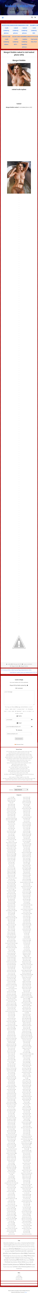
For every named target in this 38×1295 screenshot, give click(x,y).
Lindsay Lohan (26, 940)
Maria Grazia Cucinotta (26, 964)
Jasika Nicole (11, 1197)
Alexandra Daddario (10, 819)
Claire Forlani (11, 1015)
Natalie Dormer (25, 1031)
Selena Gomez (25, 1144)
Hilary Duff (10, 1163)
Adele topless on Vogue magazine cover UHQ (19, 777)
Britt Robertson (10, 941)
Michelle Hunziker (26, 992)
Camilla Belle (11, 954)
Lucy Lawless (26, 950)
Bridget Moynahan (11, 936)
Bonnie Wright (11, 933)
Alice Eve (11, 829)
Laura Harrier (26, 907)
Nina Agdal (26, 1051)
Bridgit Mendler (10, 937)
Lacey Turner (26, 900)
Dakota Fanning (10, 1028)
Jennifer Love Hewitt (10, 1218)
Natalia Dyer (26, 1028)
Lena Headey (26, 926)
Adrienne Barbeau (11, 810)
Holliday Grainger (10, 1166)
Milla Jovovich (26, 1001)
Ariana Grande (10, 902)
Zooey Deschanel (25, 1234)
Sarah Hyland (25, 1134)
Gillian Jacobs (11, 1140)
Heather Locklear (10, 1159)
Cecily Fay (10, 987)
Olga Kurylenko (26, 1055)
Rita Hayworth (26, 1103)
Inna (11, 1174)
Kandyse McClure (26, 834)
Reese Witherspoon (26, 1096)
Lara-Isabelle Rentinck (26, 905)
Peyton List (25, 1073)
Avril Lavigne (10, 913)
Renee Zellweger (26, 1099)
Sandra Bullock (26, 1123)
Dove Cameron (10, 1059)
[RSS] (35, 17)
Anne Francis (10, 892)
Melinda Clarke (26, 983)
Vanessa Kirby (26, 1214)
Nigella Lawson (26, 1048)
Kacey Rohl (26, 829)
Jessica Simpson (10, 1229)
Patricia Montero (26, 1069)
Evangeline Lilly (10, 1119)
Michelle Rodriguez (26, 995)
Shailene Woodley (26, 1147)
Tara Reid (26, 1193)
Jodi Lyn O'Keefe (25, 802)
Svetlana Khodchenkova (26, 1187)
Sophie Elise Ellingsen (26, 1173)
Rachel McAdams (26, 1085)
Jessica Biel (10, 1224)
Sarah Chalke (26, 1132)
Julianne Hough (26, 824)
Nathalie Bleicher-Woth (26, 1036)
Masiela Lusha (26, 978)
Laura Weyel (26, 914)
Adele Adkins (10, 804)
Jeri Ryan (11, 1221)
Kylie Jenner (25, 897)
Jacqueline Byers (10, 1181)
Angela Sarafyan (10, 871)
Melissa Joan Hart (26, 987)
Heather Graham (10, 1157)
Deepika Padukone (11, 1045)
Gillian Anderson (10, 1139)
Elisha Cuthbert (10, 1071)
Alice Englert (10, 828)
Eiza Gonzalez (11, 1066)
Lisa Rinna (26, 944)
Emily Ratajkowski (11, 1093)
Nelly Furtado (26, 1041)
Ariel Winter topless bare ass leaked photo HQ (22, 672)
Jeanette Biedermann (10, 1198)
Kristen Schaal (26, 890)
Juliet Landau (26, 827)
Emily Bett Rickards (10, 1086)
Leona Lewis (26, 927)
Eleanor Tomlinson (11, 1068)
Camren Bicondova (11, 956)
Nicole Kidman (26, 1045)
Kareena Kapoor (25, 835)
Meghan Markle (26, 981)
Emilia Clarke (10, 1085)
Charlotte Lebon (10, 994)
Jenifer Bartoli (11, 1201)
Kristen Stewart (25, 892)
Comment (20, 688)
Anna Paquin (10, 883)
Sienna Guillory (26, 1159)
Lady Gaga (26, 902)
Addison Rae (10, 801)
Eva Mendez (10, 1116)
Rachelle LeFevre (26, 1092)
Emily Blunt (10, 1088)
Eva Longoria (10, 1115)
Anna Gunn (10, 879)
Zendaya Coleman (26, 1228)
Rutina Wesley (26, 1117)
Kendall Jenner (26, 875)
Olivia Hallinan (26, 1056)
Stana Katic (25, 1183)
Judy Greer (26, 814)
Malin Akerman (26, 958)
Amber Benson (10, 858)
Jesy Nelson (10, 1234)
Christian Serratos (11, 1002)
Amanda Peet (11, 852)
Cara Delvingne (10, 966)
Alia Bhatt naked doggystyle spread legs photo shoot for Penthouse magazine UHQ (19, 775)
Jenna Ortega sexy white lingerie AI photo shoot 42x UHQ (19, 751)
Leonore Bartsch (26, 929)
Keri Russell (25, 876)
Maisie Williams (25, 957)
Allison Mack (10, 838)
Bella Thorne (10, 920)
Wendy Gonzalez (26, 1217)
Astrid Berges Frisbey (10, 910)
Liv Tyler (26, 946)
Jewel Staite (25, 798)
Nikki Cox (26, 1049)
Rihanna (25, 1102)
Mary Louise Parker (26, 975)
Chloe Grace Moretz (10, 1000)
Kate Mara (26, 848)
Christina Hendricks (10, 1005)
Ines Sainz (10, 1173)
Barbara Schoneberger (11, 917)
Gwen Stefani (11, 1143)
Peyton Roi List (26, 1075)
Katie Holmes (26, 859)
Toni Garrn (26, 1205)
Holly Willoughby (10, 1168)
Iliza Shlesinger (10, 1171)
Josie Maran (25, 812)
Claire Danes (10, 1014)
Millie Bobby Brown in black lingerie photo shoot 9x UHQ (18, 754)
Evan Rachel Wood (11, 1117)
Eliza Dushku (10, 1073)
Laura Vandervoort (25, 913)
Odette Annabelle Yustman (26, 1054)
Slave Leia (26, 1164)
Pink (26, 1078)
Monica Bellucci (25, 1017)
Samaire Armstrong (26, 1122)
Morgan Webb (26, 1022)
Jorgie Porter (26, 811)
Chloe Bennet (10, 998)
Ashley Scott (10, 907)
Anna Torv (10, 889)
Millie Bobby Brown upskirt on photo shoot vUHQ (19, 771)
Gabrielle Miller (10, 1127)
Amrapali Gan (11, 861)
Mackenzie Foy (26, 953)
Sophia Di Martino (26, 1170)
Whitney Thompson (26, 1219)
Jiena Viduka (26, 800)
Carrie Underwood (11, 975)
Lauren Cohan (26, 917)
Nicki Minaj (25, 1042)
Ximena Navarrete (26, 1222)
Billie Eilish (10, 926)
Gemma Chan (11, 1133)
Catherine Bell (11, 981)
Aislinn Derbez (10, 815)
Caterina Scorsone (11, 980)
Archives (11, 789)
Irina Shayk (10, 1176)
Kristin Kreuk (25, 893)
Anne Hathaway (10, 893)
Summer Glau (26, 1185)
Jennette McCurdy (11, 1208)
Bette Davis (10, 923)
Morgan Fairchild (26, 1021)
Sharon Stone (26, 1153)
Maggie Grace (26, 954)
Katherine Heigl (26, 854)
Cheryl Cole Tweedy (10, 997)
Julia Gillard (25, 815)
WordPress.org (19, 1279)
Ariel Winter (10, 903)
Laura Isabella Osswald (26, 909)
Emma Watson (10, 1102)
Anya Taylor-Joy (10, 897)
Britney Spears (10, 940)
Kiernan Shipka (26, 879)
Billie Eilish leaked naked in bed (19, 764)
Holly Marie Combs (11, 1167)
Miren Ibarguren (25, 1008)
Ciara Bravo (10, 1012)
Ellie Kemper (10, 1082)
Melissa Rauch (25, 988)
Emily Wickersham (11, 1098)
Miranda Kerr (26, 1007)
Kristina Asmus (26, 895)
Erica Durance (10, 1109)
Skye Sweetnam (26, 1163)
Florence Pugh (11, 1124)
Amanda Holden (10, 851)
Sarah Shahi (25, 1140)
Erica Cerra (10, 1107)
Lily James (26, 937)
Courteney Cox (10, 1024)
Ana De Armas (11, 868)
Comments (19, 1277)
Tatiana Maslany (26, 1194)
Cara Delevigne (10, 963)
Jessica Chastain (10, 1225)
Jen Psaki (11, 1200)
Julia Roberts (26, 818)
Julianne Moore (26, 825)
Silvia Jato (26, 1161)
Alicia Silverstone (10, 831)
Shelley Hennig (26, 1156)
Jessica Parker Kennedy (11, 1228)
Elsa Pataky (10, 1083)
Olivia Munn (26, 1059)
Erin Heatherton (10, 1110)
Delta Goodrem (10, 1046)
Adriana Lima (11, 807)
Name (20, 716)
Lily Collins (26, 936)
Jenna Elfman (11, 1202)
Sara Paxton (25, 1129)
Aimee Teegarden (11, 812)
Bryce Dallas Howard (10, 947)
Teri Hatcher (26, 1198)
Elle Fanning (10, 1079)
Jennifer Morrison (10, 1219)
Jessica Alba (10, 1222)
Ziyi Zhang (26, 1229)
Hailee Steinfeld (10, 1146)
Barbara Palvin (10, 916)
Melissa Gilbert (26, 985)
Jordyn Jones (26, 810)
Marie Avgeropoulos (25, 970)
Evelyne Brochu (10, 1120)
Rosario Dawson (25, 1109)
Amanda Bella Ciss (11, 848)
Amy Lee (11, 865)
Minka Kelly (25, 1004)
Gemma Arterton (10, 1130)
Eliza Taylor (10, 1075)
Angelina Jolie (10, 872)
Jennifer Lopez (11, 1217)
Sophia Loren (26, 1171)
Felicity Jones (11, 1123)
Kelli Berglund (26, 869)
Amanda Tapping (10, 855)
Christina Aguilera (10, 1004)
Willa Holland (26, 1221)
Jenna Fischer (11, 1204)
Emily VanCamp (10, 1096)
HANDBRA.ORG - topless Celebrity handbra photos (25, 42)
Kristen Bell (25, 889)
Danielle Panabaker (10, 1038)
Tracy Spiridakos (26, 1207)
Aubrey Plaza (11, 912)
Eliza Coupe (10, 1072)
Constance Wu (11, 1019)
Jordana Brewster (26, 808)
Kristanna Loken (25, 888)
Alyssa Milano (10, 846)
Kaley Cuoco (25, 832)
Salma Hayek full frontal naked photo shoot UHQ (19, 770)
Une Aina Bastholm (26, 1211)
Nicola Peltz (26, 1044)
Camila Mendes (10, 953)
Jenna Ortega (11, 1207)
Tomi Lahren (26, 1204)
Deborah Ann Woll (11, 1044)
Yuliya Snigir (26, 1224)
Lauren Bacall (26, 916)
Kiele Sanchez (26, 878)
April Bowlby (10, 899)
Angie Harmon (11, 875)
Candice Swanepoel (10, 961)
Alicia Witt (10, 834)
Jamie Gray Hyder (10, 1191)
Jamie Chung (10, 1190)
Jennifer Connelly (10, 1212)
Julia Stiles (26, 819)
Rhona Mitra (26, 1100)
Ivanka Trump (11, 1178)
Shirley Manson (26, 1157)
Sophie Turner (26, 1178)
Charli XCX (10, 990)
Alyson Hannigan (10, 844)
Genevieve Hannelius (10, 1134)
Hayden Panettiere (10, 1153)
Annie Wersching (10, 895)
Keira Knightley (25, 868)
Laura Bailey (26, 906)
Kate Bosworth (26, 845)
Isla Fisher (10, 1177)
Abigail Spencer (10, 800)
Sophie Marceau (25, 1176)
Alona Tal (11, 841)
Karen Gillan (26, 837)
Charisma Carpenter (10, 988)
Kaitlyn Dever (26, 831)
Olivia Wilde (25, 1062)
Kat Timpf (26, 842)
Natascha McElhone (25, 1034)
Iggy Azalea (10, 1170)
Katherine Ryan (26, 855)
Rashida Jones (26, 1095)
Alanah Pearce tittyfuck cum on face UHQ (19, 761)
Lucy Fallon (25, 947)
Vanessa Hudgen (25, 1212)
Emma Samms (11, 1099)
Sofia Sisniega (26, 1166)
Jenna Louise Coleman (11, 1205)
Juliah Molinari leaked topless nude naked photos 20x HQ (19, 758)
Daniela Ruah (11, 1034)
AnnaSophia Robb (10, 890)
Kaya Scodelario (25, 865)
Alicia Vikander (10, 832)
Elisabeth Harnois (11, 1069)
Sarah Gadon (26, 1133)
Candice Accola (10, 958)
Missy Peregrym (25, 1011)
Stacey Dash (26, 1180)
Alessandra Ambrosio (10, 818)
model (26, 1012)
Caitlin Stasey (11, 949)
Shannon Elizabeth (26, 1151)
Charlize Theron (10, 991)
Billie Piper (10, 927)
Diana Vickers (11, 1052)
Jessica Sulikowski (11, 1231)
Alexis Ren (10, 822)
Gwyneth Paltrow (10, 1144)
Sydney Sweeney (26, 1188)
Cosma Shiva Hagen (10, 1021)
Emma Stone (10, 1100)
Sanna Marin (26, 1124)
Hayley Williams (10, 1156)
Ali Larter (11, 825)
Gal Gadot (10, 1129)
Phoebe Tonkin (26, 1076)
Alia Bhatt (10, 827)
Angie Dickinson (10, 873)
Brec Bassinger (10, 934)
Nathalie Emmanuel (25, 1038)
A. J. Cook (11, 797)
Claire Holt (10, 1017)
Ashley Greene (10, 906)
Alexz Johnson (11, 824)
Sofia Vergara (26, 1167)
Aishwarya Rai (11, 814)
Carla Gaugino (11, 967)
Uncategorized (25, 1210)
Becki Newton (11, 919)
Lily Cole (26, 934)
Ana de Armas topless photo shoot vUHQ (19, 772)
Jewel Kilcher (26, 797)
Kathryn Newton (26, 856)
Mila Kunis (25, 998)
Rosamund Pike (26, 1107)
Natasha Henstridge (25, 1035)
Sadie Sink (26, 1119)
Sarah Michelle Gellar (25, 1139)
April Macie (10, 900)
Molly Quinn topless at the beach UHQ (18, 768)
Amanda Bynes (10, 849)
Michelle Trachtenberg (26, 997)
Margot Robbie (15, 666)
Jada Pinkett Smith (11, 1184)
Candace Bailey (10, 957)
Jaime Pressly (11, 1185)
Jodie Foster (25, 804)
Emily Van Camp (10, 1095)
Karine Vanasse (26, 839)
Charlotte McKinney (10, 995)
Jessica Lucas (11, 1227)
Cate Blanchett (10, 978)
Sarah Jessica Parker (25, 1136)
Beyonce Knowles (10, 924)
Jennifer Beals (11, 1211)
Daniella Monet (10, 1035)
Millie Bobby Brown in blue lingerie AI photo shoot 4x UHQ (19, 755)
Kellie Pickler (26, 871)
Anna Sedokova (10, 886)
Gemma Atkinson (10, 1132)
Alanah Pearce (10, 817)
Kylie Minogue (26, 899)
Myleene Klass (26, 1024)
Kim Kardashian (25, 880)
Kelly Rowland (26, 873)
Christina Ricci (11, 1008)
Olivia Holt (26, 1058)
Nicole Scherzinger (26, 1046)
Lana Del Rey (26, 903)
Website (19, 730)
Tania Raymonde (26, 1191)
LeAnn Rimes (26, 922)
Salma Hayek (26, 1120)
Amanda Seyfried (10, 854)
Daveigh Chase (10, 1041)
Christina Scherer (10, 1009)
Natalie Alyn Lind (26, 1029)
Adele (10, 802)
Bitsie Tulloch (11, 929)
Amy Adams (10, 863)
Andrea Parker (11, 869)
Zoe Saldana (26, 1231)
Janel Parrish (10, 1194)
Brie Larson (10, 939)
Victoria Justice (25, 1215)
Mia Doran (26, 991)
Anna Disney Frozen (10, 878)
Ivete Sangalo (11, 1180)
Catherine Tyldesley (10, 984)
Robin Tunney (26, 1106)
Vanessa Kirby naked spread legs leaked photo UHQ (17, 670)
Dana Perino (10, 1032)
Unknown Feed (19, 744)
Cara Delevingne (10, 964)
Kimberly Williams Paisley (26, 882)
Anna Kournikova (10, 882)
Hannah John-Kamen (10, 1149)
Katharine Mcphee (26, 852)
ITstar (26, 1292)
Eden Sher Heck (10, 1063)
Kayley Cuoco (26, 866)
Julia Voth (26, 821)
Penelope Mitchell (26, 1072)
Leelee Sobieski (26, 923)
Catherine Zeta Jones (10, 985)
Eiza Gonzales (11, 1065)
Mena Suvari (26, 990)
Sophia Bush (26, 1168)
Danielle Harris (10, 1036)
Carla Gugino (10, 968)
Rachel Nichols (26, 1086)
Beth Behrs (10, 922)
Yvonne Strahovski (26, 1225)
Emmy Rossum (10, 1105)
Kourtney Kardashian (26, 886)
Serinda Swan (26, 1146)
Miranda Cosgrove (26, 1005)
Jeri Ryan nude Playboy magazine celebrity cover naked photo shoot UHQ (19, 778)
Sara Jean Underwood (26, 1127)
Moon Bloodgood (26, 1018)
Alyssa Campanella (11, 845)
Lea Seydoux (26, 919)
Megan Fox (25, 980)
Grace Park (10, 1141)
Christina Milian (10, 1007)
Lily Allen (26, 933)
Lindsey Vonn (26, 941)
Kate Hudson (26, 846)
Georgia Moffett (10, 1137)
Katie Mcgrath (26, 861)
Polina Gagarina (25, 1081)
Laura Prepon (26, 912)
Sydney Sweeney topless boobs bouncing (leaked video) (19, 762)
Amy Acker (10, 862)
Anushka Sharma (10, 896)
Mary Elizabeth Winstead (25, 974)
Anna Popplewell (10, 885)
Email (19, 723)
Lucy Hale (26, 949)
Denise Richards (10, 1051)
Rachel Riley (26, 1088)
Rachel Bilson (26, 1083)
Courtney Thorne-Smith (11, 1025)
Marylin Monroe (25, 977)
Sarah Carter (26, 1130)
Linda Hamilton (26, 939)
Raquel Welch (26, 1093)
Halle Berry (10, 1147)
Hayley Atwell (11, 1154)
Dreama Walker (10, 1061)
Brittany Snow (11, 944)
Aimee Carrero (10, 811)
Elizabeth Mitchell (11, 1078)
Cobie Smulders (10, 1018)
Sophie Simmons (26, 1177)
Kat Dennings (25, 841)
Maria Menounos (26, 966)
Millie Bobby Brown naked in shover (19, 765)
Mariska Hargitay (26, 973)
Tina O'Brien (26, 1202)
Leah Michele (26, 920)
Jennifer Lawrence (10, 1215)
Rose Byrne (25, 1110)
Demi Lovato (10, 1048)
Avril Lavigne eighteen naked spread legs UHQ (19, 767)
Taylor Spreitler (26, 1197)
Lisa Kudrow (26, 943)
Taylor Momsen (26, 1195)
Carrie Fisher (10, 973)
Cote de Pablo (11, 1022)
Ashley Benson (10, 905)
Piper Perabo (26, 1079)
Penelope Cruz (26, 1071)
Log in (19, 1275)
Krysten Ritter (26, 896)
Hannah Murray (10, 1150)
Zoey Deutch (26, 1232)
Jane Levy (11, 1193)
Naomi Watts (26, 1027)
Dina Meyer (10, 1058)
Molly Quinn (25, 1015)
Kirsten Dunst (26, 885)
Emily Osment (11, 1092)
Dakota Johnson (10, 1029)
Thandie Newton (26, 1200)
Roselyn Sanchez (26, 1116)
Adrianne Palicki (10, 808)
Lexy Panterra (26, 930)
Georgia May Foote (11, 1136)
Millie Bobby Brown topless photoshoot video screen (19, 760)
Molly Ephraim (26, 1014)
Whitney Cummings (26, 1218)
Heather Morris (10, 1160)
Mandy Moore (26, 960)
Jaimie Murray (11, 1188)
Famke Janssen (10, 1122)
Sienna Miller (26, 1160)
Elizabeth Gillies (10, 1076)
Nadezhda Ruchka (26, 1025)
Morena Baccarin (26, 1019)
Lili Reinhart (26, 932)
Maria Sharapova (26, 967)
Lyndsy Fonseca (26, 951)
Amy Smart (10, 866)
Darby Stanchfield (11, 1039)
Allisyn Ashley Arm (11, 839)
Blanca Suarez (11, 932)
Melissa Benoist (25, 984)
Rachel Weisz (26, 1090)
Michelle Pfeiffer (26, 994)
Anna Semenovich (11, 888)
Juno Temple (26, 828)
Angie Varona (11, 876)
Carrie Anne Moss (11, 971)
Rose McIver (26, 1115)
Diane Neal (10, 1055)
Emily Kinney (10, 1090)
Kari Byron (26, 838)
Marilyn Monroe (25, 971)
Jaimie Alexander (10, 1187)
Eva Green (10, 1113)
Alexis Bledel (10, 821)
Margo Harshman (26, 961)
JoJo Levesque (26, 807)
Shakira (25, 1149)
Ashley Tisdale (10, 909)
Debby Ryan (10, 1042)
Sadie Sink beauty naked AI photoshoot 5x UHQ (19, 753)
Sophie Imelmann (26, 1174)
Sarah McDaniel (25, 1137)
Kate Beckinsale (25, 844)
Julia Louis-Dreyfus (26, 817)
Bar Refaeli (10, 914)
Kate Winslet (26, 851)
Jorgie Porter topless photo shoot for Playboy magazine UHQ (19, 779)
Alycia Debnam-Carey (10, 842)
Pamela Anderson (26, 1065)
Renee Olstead (26, 1098)
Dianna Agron (11, 1056)
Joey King (26, 805)
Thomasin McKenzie (25, 1201)
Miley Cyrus (25, 1000)
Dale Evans (10, 1031)
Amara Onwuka (10, 856)
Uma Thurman (26, 1208)
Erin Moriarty (11, 1112)
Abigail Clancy (11, 798)
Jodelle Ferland (26, 801)
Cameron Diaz (11, 951)
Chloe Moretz (11, 1001)
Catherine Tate (10, 983)
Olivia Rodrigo (26, 1061)
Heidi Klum (10, 1161)
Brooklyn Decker (10, 946)
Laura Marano (26, 910)
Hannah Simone (10, 1151)
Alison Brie (10, 835)
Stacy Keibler (26, 1181)
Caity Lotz (10, 950)
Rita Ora (26, 1105)
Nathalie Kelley (26, 1039)
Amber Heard (10, 859)
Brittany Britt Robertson (10, 943)
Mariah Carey (26, 968)
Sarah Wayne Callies (25, 1141)
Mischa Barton (26, 1009)
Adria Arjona (10, 805)
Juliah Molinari (26, 822)
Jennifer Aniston (10, 1210)
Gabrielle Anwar (10, 1126)
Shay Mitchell (26, 1154)
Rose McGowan (26, 1113)
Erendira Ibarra (10, 1106)
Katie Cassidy (26, 858)
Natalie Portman (25, 1032)
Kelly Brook (25, 872)
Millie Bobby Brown (26, 1002)
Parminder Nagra (26, 1068)
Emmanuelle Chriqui (10, 1103)
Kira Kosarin (26, 883)
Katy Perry (25, 863)
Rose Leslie (25, 1112)
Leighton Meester (26, 924)
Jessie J (10, 1232)
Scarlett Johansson (25, 1143)
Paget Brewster (26, 1063)
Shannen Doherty (26, 1150)
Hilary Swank (10, 1164)
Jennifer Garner (10, 1214)
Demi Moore (10, 1049)
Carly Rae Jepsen (10, 970)
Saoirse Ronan (26, 1126)
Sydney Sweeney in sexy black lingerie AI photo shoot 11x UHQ (19, 757)
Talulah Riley (26, 1190)
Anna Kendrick (11, 880)
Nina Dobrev (25, 1052)
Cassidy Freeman (10, 977)
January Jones (11, 1195)
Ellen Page (10, 1081)
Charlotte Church (10, 992)
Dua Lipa (11, 1062)
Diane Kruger (11, 1054)
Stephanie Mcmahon (25, 1184)
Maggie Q (26, 956)
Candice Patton (10, 960)
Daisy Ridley (10, 1027)
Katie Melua (26, 862)
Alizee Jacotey (11, 837)
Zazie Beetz (25, 1227)
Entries (19, 1276)
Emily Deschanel (10, 1089)
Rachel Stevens (26, 1089)
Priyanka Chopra (26, 1082)
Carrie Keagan (11, 974)
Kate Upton (25, 849)
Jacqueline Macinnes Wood (11, 1183)
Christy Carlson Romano (10, 1011)
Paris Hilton (25, 1066)
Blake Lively (10, 930)
